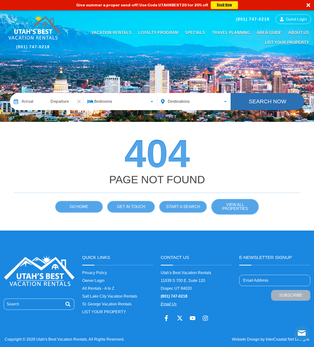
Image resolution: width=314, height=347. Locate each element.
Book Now (224, 5)
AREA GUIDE (269, 33)
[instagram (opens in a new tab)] (205, 318)
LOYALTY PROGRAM (158, 33)
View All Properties (235, 207)
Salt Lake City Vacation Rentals (109, 296)
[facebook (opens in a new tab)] (167, 318)
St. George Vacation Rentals (106, 304)
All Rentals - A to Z (98, 288)
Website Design (246, 339)
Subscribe (290, 295)
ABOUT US (298, 33)
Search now (267, 101)
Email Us (169, 304)
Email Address (255, 280)
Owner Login (93, 280)
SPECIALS (195, 33)
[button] (157, 5)
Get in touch (131, 207)
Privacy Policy (94, 273)
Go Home (79, 207)
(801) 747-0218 (174, 296)
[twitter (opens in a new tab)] (180, 318)
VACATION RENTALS (111, 33)
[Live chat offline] (301, 333)
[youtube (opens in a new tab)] (192, 318)
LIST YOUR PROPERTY (287, 42)
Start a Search (183, 207)
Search (13, 304)
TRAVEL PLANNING (231, 33)
